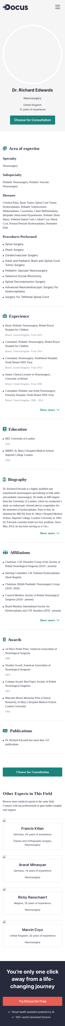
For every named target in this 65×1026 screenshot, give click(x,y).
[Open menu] (57, 7)
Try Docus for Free (32, 1001)
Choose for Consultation (32, 120)
